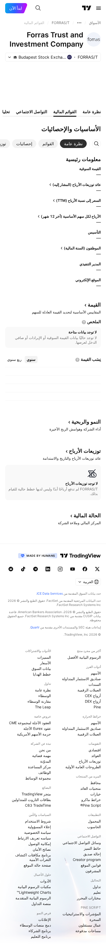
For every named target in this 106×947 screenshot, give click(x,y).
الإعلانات (44, 919)
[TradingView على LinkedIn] (47, 569)
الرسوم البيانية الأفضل (84, 657)
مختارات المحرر (89, 898)
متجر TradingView (36, 794)
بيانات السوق (41, 668)
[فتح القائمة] (98, 8)
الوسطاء (44, 695)
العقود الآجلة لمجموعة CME (30, 723)
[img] (15, 57)
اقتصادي (95, 750)
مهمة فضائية (41, 755)
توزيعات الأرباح (90, 761)
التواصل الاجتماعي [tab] (31, 111)
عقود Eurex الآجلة (37, 728)
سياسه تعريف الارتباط (34, 838)
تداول (97, 887)
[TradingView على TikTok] (23, 569)
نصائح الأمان (42, 849)
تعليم (97, 892)
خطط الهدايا (42, 674)
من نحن (45, 750)
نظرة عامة (43, 690)
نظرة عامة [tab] (92, 111)
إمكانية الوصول (39, 843)
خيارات (95, 794)
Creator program (87, 859)
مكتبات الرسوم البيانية (34, 887)
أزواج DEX (93, 701)
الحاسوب (94, 827)
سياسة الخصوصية (37, 832)
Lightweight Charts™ (34, 892)
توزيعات (85, 451)
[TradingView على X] (97, 569)
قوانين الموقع (91, 865)
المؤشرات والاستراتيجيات (82, 914)
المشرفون (93, 871)
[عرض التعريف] (84, 322)
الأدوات (45, 881)
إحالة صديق (92, 854)
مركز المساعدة (39, 767)
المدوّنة (45, 761)
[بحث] (38, 8)
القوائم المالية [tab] (64, 111)
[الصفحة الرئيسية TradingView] (86, 8)
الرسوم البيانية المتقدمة (33, 898)
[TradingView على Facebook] (85, 569)
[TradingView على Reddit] (10, 569)
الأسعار (45, 663)
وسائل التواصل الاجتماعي (82, 842)
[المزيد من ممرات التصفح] (79, 22)
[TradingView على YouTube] (72, 569)
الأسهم (96, 673)
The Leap (43, 707)
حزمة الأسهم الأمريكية (34, 734)
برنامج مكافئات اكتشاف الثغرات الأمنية (33, 857)
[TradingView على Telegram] (35, 569)
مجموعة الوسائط (38, 778)
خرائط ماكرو (91, 799)
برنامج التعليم (41, 936)
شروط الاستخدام (38, 821)
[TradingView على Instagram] (60, 569)
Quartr (34, 627)
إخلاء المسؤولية (39, 827)
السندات (95, 684)
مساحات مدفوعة (88, 931)
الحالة (87, 515)
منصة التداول (41, 903)
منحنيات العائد (90, 788)
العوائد (96, 755)
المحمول (94, 821)
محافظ (95, 783)
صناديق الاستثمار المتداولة (81, 679)
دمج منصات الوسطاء (35, 925)
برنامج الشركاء (40, 931)
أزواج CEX (93, 695)
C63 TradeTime (38, 805)
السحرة (95, 919)
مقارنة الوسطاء (39, 701)
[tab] (73, 143)
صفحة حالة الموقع (37, 865)
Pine (97, 707)
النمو (86, 422)
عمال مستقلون (89, 925)
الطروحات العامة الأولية (83, 767)
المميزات (44, 657)
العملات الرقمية (89, 690)
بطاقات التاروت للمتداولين (31, 799)
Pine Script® (90, 805)
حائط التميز (92, 848)
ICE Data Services (50, 593)
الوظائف (44, 772)
